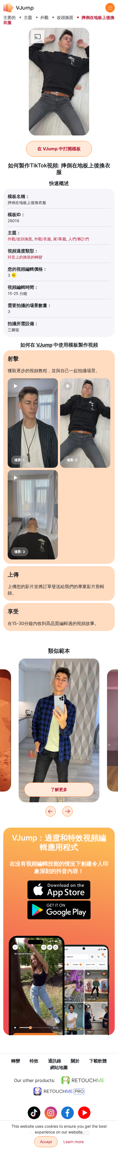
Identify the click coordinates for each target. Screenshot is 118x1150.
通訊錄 (54, 1061)
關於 (75, 1061)
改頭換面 (65, 17)
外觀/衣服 (42, 238)
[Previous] (50, 811)
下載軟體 (98, 1061)
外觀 (44, 17)
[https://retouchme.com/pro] (59, 1091)
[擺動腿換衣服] (36, 985)
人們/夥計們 (78, 238)
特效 (34, 1061)
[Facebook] (68, 1112)
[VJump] (18, 7)
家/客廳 (59, 238)
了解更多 (59, 789)
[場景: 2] (85, 423)
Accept (46, 1142)
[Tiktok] (35, 1112)
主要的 (9, 17)
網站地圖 (59, 1067)
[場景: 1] (33, 423)
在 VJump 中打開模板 (59, 148)
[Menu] (110, 7)
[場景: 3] (33, 514)
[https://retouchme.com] (82, 1080)
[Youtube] (84, 1112)
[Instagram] (51, 1112)
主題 (28, 17)
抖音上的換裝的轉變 (25, 257)
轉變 (15, 1061)
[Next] (67, 811)
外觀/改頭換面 (20, 238)
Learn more (73, 1141)
